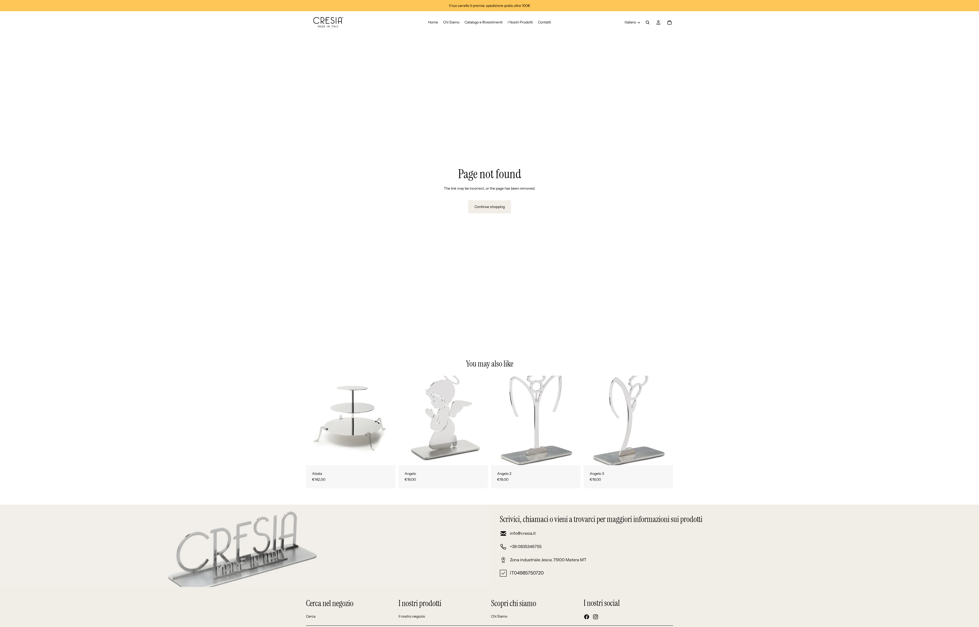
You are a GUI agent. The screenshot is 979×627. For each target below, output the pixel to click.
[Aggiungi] (387, 457)
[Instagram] (595, 617)
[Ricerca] (647, 22)
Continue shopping (489, 206)
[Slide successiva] (387, 420)
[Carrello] (669, 22)
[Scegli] (480, 457)
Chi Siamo (499, 616)
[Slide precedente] (313, 420)
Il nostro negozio (411, 616)
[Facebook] (587, 617)
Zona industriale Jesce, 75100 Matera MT (548, 559)
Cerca (310, 616)
